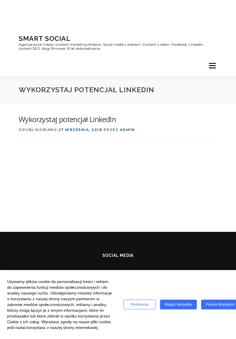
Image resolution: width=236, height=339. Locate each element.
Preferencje (140, 305)
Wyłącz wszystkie (178, 305)
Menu (212, 65)
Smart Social (45, 38)
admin (127, 130)
